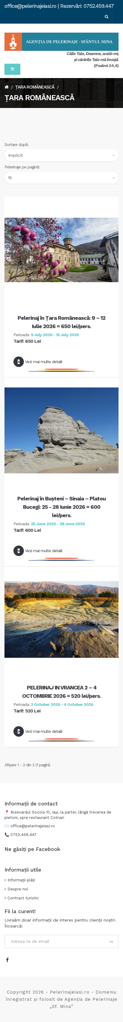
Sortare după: (16, 144)
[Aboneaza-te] (110, 942)
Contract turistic (23, 898)
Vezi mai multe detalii (43, 361)
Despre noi (17, 889)
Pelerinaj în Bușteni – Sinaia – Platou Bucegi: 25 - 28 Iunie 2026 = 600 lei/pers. (61, 506)
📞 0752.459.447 (21, 834)
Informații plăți (21, 880)
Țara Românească (34, 87)
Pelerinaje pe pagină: (22, 167)
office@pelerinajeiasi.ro (32, 826)
